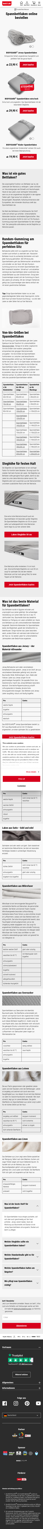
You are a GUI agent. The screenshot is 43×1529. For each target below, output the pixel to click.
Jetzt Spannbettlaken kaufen (21, 584)
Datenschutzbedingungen (22, 1309)
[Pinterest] (27, 1404)
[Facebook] (4, 1404)
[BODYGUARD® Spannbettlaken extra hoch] (21, 83)
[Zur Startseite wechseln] (7, 3)
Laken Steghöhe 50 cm (21, 534)
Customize (21, 786)
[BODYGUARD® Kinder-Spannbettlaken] (21, 129)
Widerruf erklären (21, 1375)
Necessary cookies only (11, 765)
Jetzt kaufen (28, 64)
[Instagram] (15, 1404)
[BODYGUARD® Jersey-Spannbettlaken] (21, 37)
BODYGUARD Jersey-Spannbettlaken (21, 52)
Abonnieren (21, 1325)
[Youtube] (38, 1404)
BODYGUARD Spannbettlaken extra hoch (21, 98)
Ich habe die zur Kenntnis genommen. (22, 1310)
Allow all (21, 779)
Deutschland (12, 1415)
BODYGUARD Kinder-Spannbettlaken (21, 144)
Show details (31, 772)
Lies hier (18, 1520)
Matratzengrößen (8, 346)
